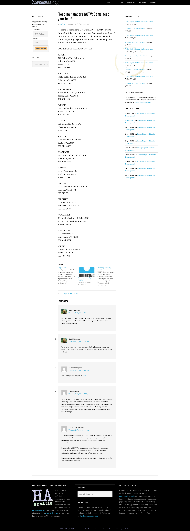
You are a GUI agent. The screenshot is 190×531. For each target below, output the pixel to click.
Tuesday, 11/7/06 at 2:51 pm (79, 341)
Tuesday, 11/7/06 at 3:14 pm (79, 430)
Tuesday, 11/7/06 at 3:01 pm (79, 370)
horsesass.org (38, 510)
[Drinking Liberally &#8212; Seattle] (86, 272)
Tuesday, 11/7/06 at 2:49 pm (79, 313)
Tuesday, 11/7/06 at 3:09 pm (79, 394)
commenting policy (127, 496)
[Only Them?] (68, 275)
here (84, 376)
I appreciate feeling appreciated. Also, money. (39, 24)
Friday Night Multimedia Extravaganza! (139, 22)
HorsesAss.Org (50, 2)
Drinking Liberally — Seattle (135, 28)
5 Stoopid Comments (69, 293)
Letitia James (129, 120)
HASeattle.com (51, 513)
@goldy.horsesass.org (143, 102)
